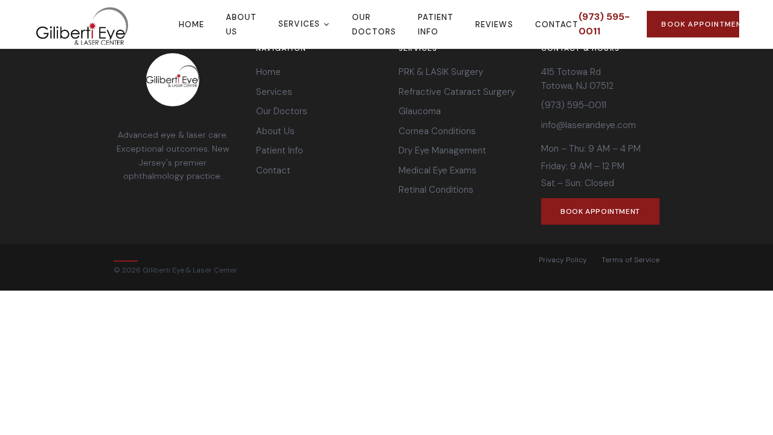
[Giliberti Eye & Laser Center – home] (106, 24)
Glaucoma (420, 111)
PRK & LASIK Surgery (441, 72)
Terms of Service (630, 260)
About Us (275, 131)
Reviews (494, 24)
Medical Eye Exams (437, 170)
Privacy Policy (563, 260)
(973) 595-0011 (604, 23)
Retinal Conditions (436, 190)
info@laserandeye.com (588, 125)
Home (191, 24)
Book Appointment (700, 24)
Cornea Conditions (437, 131)
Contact (557, 24)
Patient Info (279, 150)
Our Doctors (281, 111)
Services (298, 24)
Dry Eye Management (442, 150)
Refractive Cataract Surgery (457, 92)
